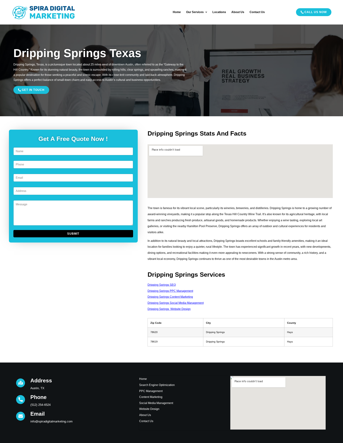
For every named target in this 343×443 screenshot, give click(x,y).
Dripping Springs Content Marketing (170, 296)
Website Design (149, 408)
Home (177, 12)
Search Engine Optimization (157, 384)
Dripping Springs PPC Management (170, 290)
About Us (237, 12)
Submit (73, 233)
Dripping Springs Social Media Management (176, 302)
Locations (219, 12)
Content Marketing (150, 396)
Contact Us (257, 12)
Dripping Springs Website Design (169, 308)
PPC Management (151, 391)
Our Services (195, 12)
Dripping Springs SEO (162, 284)
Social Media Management (156, 403)
